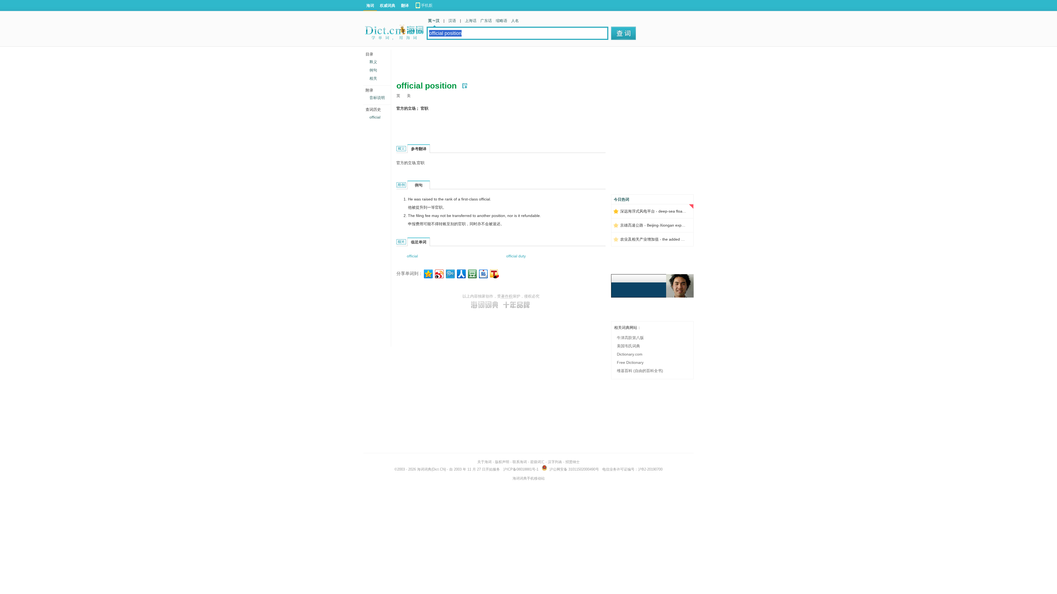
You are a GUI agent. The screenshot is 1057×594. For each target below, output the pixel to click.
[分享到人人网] (461, 273)
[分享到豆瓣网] (472, 273)
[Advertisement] (496, 62)
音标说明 (377, 97)
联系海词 (520, 462)
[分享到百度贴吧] (483, 273)
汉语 (452, 20)
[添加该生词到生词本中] (464, 85)
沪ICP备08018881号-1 (520, 469)
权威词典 (387, 5)
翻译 (405, 5)
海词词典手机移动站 (529, 478)
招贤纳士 (572, 462)
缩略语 (501, 20)
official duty (516, 256)
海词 (370, 5)
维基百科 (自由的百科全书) (640, 371)
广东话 (486, 20)
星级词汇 (537, 462)
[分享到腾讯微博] (450, 273)
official (412, 256)
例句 (373, 70)
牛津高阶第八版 (630, 338)
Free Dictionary (630, 362)
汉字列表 (555, 462)
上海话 (470, 20)
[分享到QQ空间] (428, 273)
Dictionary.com (629, 354)
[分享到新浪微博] (439, 273)
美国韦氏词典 (628, 346)
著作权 (507, 296)
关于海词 (484, 462)
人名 (515, 20)
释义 (373, 62)
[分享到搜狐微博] (494, 273)
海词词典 (424, 469)
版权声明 (502, 462)
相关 (373, 78)
